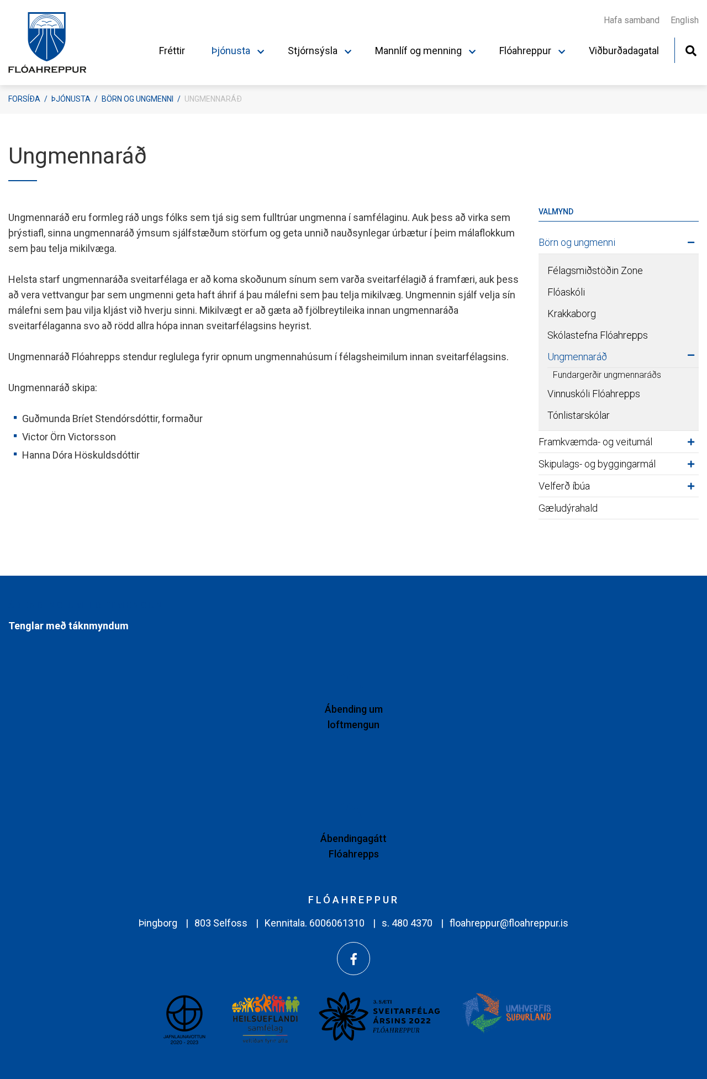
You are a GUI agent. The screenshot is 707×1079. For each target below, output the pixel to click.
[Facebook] (353, 958)
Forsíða (24, 98)
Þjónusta (71, 98)
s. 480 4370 (407, 923)
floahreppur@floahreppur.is (509, 923)
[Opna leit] (690, 49)
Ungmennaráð (213, 98)
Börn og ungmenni (137, 98)
